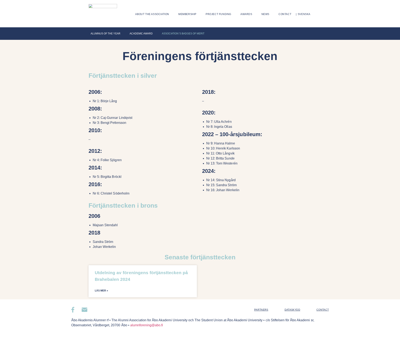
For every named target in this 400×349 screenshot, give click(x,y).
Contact (285, 14)
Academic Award (141, 33)
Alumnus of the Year (105, 33)
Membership (187, 14)
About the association (152, 14)
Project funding (218, 14)
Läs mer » (101, 290)
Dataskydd (292, 309)
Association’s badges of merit (183, 33)
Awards (246, 14)
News (265, 14)
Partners (261, 309)
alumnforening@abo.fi (146, 325)
